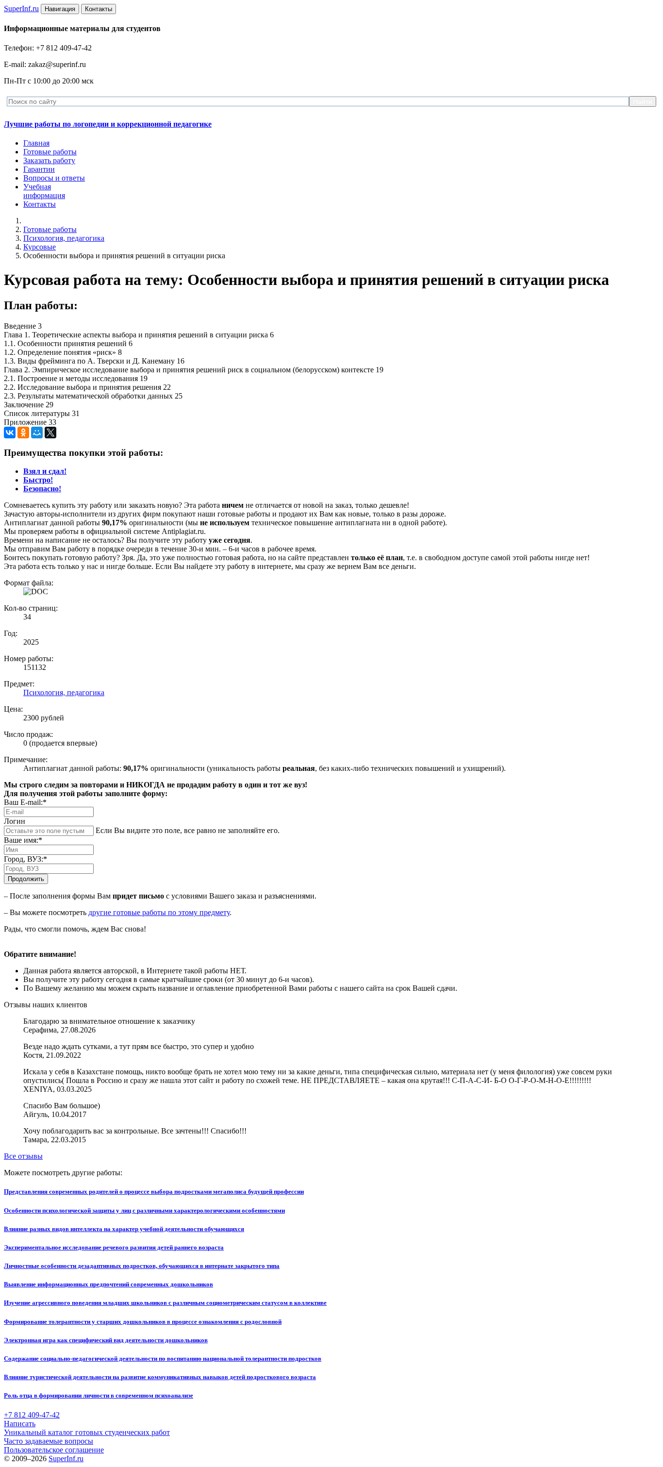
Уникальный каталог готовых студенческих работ (87, 1432)
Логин (14, 821)
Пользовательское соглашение (54, 1450)
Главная (36, 143)
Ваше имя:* (23, 840)
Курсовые (39, 247)
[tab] (44, 471)
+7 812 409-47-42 (32, 1415)
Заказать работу (49, 160)
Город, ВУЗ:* (25, 859)
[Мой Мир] (37, 432)
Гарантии (39, 169)
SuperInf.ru (66, 1458)
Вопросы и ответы (54, 178)
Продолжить (26, 879)
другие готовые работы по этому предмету (159, 912)
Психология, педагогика (63, 238)
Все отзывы (23, 1156)
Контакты (39, 204)
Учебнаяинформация (44, 191)
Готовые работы (50, 152)
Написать (19, 1423)
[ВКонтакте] (10, 432)
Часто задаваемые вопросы (48, 1441)
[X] (50, 432)
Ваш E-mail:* (25, 802)
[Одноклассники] (23, 432)
